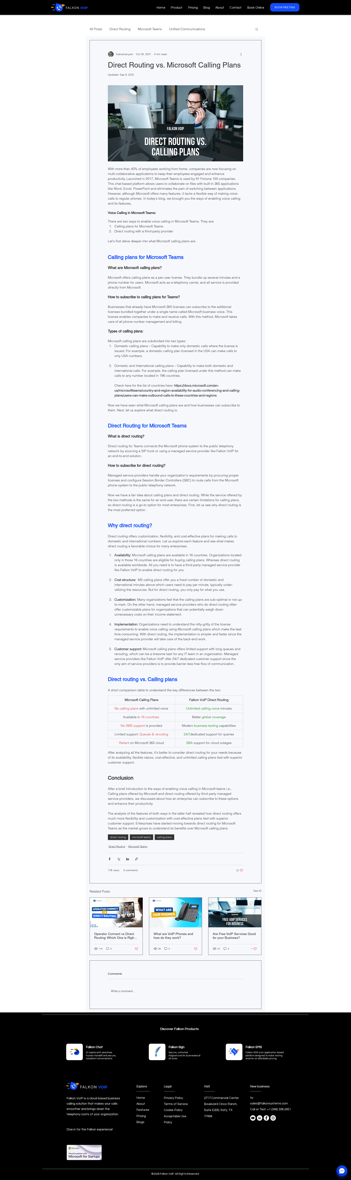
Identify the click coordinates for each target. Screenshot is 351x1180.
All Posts (96, 29)
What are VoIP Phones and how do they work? (173, 936)
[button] (176, 7)
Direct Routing (120, 29)
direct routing (118, 837)
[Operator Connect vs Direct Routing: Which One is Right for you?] (116, 912)
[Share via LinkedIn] (127, 859)
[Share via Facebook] (109, 859)
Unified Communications (187, 29)
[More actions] (241, 54)
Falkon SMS (254, 1047)
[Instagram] (273, 1118)
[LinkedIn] (259, 1118)
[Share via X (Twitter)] (118, 859)
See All (257, 890)
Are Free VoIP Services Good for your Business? (234, 936)
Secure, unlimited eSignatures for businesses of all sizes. (184, 1055)
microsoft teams (141, 837)
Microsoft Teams (150, 29)
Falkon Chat (94, 1047)
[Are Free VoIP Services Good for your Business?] (234, 912)
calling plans (164, 837)
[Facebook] (266, 1118)
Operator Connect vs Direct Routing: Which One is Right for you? (114, 936)
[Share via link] (136, 859)
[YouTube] (253, 1118)
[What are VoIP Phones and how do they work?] (175, 912)
